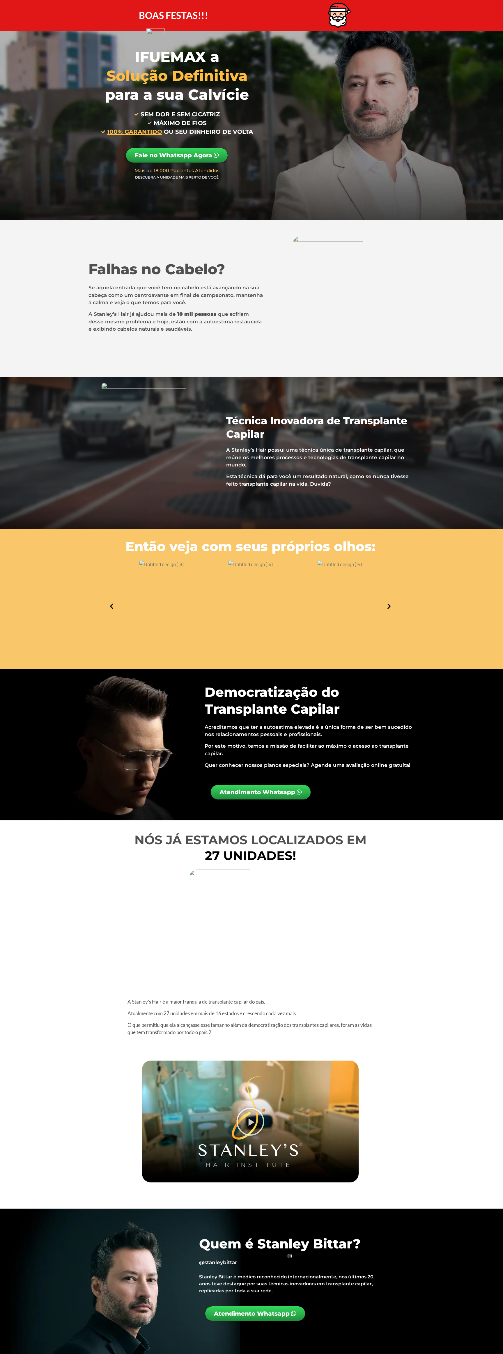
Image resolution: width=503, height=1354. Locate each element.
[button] (111, 606)
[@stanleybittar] (289, 1256)
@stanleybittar (218, 1262)
